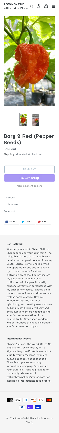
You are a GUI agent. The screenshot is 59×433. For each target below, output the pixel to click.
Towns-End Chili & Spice (16, 5)
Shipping (9, 154)
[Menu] (53, 6)
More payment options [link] (29, 185)
